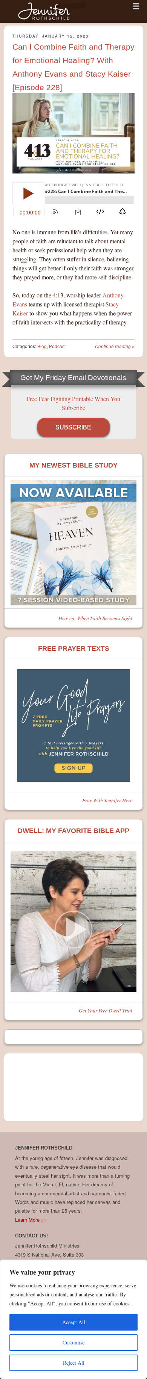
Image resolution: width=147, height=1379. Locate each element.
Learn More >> (31, 1219)
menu (136, 6)
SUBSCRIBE (73, 427)
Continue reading (115, 346)
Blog (42, 346)
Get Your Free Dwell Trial (105, 1010)
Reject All (73, 1362)
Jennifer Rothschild (45, 11)
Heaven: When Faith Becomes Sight (95, 618)
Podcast (57, 346)
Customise (73, 1342)
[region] (73, 1319)
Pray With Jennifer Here (107, 800)
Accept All (73, 1322)
